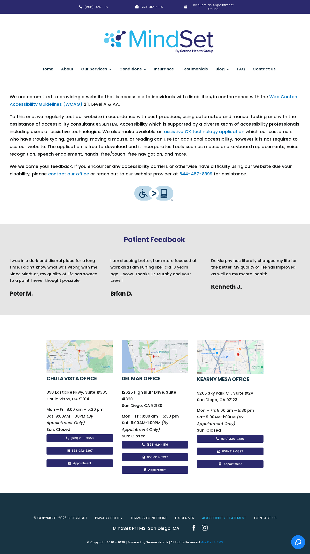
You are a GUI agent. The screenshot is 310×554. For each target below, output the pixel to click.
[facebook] (194, 528)
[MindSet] (158, 20)
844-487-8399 (196, 174)
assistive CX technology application (204, 131)
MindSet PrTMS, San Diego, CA (146, 528)
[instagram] (205, 528)
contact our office (68, 174)
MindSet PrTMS (212, 542)
